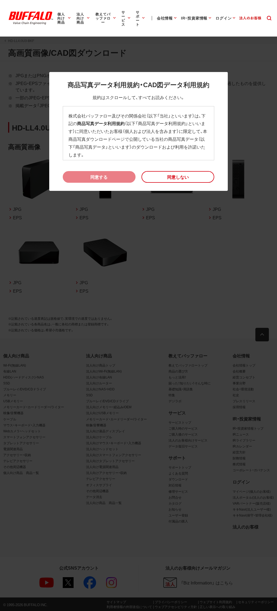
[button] (177, 177)
